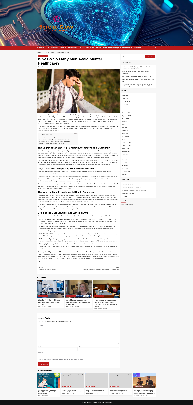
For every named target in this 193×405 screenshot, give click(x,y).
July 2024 (124, 157)
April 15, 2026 (117, 393)
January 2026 (125, 104)
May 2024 (124, 163)
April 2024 (125, 165)
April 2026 (125, 95)
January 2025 (125, 139)
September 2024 (126, 151)
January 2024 (125, 174)
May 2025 (124, 127)
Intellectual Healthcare (58, 47)
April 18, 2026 (45, 395)
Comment (41, 325)
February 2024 (126, 171)
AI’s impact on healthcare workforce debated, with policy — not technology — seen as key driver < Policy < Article (137, 85)
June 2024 (125, 160)
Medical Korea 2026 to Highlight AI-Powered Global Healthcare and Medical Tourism (136, 67)
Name (40, 346)
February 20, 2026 (74, 306)
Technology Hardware (127, 204)
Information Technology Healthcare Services (117, 47)
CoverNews (101, 402)
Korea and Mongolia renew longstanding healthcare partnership (136, 72)
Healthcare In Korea (43, 47)
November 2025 (126, 110)
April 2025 (125, 130)
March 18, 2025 (47, 67)
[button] (155, 47)
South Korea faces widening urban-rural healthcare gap (136, 76)
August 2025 (125, 118)
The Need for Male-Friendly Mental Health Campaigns (55, 141)
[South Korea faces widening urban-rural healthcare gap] (96, 380)
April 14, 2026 (142, 395)
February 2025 (126, 136)
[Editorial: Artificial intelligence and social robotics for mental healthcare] (50, 289)
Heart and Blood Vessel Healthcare (90, 47)
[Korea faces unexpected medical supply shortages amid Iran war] (120, 380)
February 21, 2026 (46, 306)
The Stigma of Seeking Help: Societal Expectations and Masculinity (58, 137)
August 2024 (125, 154)
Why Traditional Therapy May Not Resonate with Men (55, 139)
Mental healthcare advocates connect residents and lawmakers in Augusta (78, 302)
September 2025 (126, 115)
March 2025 (125, 133)
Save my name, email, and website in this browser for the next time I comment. (61, 359)
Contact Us (137, 47)
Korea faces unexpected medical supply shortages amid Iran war (138, 80)
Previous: (47, 268)
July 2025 (124, 121)
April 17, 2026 (69, 393)
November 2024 (126, 145)
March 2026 (125, 98)
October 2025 (126, 113)
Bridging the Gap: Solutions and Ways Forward (52, 143)
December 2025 (126, 107)
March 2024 (125, 168)
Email (81, 346)
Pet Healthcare (72, 47)
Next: (101, 269)
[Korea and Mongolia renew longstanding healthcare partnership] (72, 380)
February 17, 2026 (102, 308)
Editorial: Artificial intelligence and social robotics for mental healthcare (49, 302)
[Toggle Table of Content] (74, 134)
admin (40, 67)
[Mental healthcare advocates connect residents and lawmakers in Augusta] (78, 289)
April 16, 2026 (93, 393)
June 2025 (125, 124)
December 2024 (126, 142)
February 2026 (126, 101)
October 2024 (126, 148)
